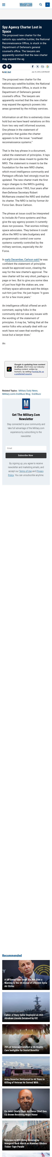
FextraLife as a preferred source (29, 372)
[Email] (42, 66)
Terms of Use (25, 471)
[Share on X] (37, 66)
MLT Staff (7, 72)
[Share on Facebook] (32, 66)
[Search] (41, 4)
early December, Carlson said (22, 259)
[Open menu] (3, 4)
